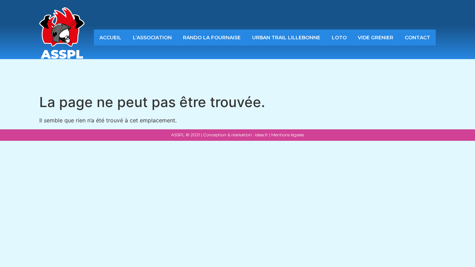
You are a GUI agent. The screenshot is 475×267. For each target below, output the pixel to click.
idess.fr (261, 134)
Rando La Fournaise (212, 37)
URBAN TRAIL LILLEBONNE (286, 37)
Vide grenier (375, 37)
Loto (339, 37)
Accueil (110, 37)
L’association (152, 37)
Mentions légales (287, 134)
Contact (417, 37)
